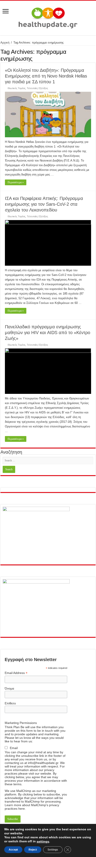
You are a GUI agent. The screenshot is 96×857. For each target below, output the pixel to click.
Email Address (16, 673)
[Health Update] (48, 17)
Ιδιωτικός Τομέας (16, 88)
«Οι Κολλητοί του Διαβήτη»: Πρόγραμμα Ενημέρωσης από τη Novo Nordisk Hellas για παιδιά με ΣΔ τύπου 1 (46, 76)
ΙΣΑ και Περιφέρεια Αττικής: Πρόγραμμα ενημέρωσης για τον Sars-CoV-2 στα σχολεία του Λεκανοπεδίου (44, 204)
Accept (13, 849)
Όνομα (9, 688)
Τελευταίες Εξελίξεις (37, 88)
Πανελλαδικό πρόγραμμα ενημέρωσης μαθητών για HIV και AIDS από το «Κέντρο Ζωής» (47, 332)
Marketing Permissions (21, 723)
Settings (53, 849)
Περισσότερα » (16, 182)
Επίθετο (10, 703)
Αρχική (4, 42)
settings (43, 841)
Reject (33, 849)
